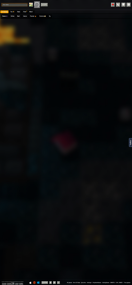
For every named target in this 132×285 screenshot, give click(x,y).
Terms (17, 283)
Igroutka (83, 282)
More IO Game (76, 282)
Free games (127, 282)
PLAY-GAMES (119, 282)
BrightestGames (97, 282)
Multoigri (89, 282)
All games (69, 282)
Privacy (4, 283)
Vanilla (44, 282)
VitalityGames (105, 282)
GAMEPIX (112, 282)
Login (44, 4)
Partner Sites (11, 283)
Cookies (21, 283)
